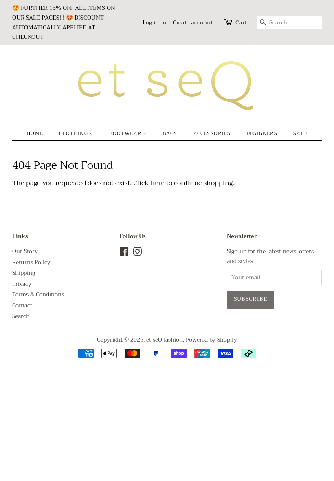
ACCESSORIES (212, 133)
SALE (300, 133)
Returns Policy (31, 262)
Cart (241, 22)
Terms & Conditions (38, 294)
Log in (151, 22)
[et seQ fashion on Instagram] (137, 253)
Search (21, 316)
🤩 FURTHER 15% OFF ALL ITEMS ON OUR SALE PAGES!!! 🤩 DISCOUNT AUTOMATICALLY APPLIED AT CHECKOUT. (63, 22)
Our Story (25, 251)
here (157, 183)
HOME (34, 133)
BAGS (170, 133)
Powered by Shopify (211, 339)
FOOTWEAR (126, 133)
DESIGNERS (261, 133)
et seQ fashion (164, 339)
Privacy (21, 284)
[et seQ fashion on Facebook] (124, 253)
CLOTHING (74, 133)
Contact (22, 305)
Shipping (23, 273)
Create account (193, 22)
